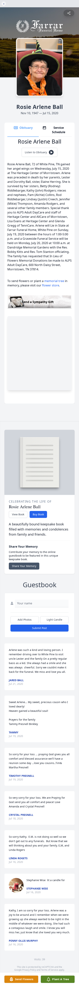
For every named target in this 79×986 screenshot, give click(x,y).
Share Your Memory (24, 566)
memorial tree (54, 281)
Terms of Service (49, 969)
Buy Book (38, 514)
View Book (18, 514)
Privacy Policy (29, 969)
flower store (50, 285)
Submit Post (39, 628)
